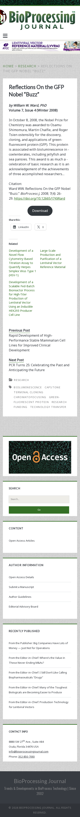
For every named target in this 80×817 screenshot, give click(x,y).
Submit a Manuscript (21, 587)
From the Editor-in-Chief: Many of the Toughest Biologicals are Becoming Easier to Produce (38, 690)
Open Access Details (21, 577)
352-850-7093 (26, 756)
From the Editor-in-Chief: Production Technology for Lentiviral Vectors (39, 704)
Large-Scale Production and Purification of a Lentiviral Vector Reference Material (52, 259)
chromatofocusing (30, 397)
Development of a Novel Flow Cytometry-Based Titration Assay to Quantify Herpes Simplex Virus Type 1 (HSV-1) (22, 263)
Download (40, 210)
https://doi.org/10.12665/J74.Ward (39, 198)
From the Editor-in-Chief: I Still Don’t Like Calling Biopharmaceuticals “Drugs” (38, 675)
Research (27, 66)
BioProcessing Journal (40, 781)
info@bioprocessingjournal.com (28, 751)
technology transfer (48, 407)
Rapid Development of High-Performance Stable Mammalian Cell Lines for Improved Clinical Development (37, 342)
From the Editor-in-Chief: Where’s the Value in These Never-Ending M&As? (37, 660)
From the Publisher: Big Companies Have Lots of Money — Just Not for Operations (38, 645)
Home (8, 66)
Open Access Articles (22, 540)
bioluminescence (28, 387)
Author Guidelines (20, 597)
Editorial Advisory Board (23, 606)
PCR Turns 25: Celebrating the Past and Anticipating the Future (39, 367)
